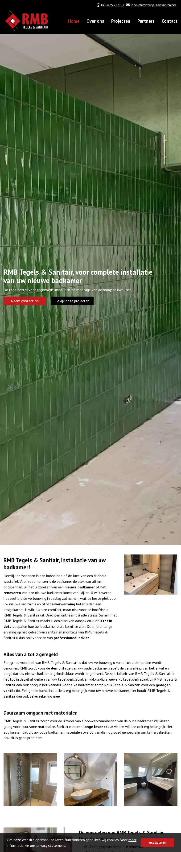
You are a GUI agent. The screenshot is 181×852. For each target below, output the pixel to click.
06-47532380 (112, 5)
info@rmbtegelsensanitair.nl (153, 5)
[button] (67, 846)
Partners (146, 21)
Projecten (120, 21)
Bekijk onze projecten (72, 300)
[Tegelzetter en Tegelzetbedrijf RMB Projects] (150, 574)
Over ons (95, 21)
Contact (169, 21)
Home (73, 21)
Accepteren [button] (158, 842)
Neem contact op (25, 300)
